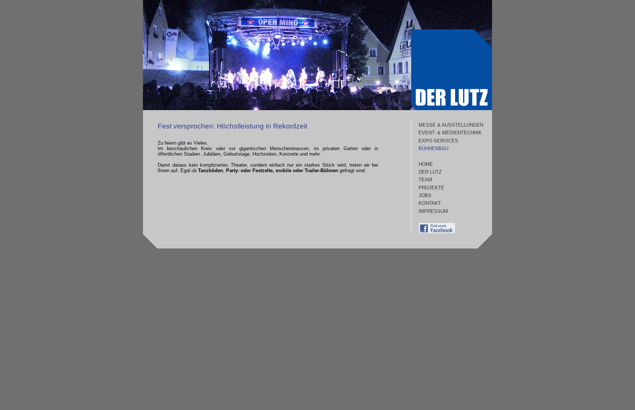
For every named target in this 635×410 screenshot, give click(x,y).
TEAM (425, 179)
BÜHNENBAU (433, 148)
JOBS (425, 195)
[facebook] (437, 232)
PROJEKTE (431, 188)
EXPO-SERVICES (438, 141)
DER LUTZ (430, 172)
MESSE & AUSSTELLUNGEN (451, 125)
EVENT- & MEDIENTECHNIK (450, 132)
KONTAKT (430, 203)
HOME (426, 164)
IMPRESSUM (433, 211)
